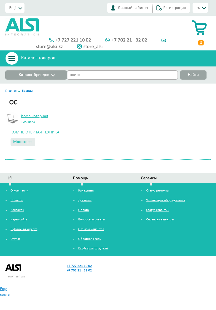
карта (5, 294)
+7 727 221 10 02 (73, 40)
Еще (3, 289)
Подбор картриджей (93, 248)
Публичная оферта (24, 229)
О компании (19, 190)
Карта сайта (19, 219)
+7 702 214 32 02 (129, 40)
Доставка (84, 200)
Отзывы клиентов (91, 229)
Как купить (86, 190)
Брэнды (27, 90)
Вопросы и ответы (91, 219)
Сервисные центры (160, 219)
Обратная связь (89, 239)
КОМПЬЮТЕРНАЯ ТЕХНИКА (35, 132)
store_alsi (93, 46)
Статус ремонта (157, 190)
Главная (11, 90)
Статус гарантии (157, 210)
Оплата (83, 210)
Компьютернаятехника (34, 119)
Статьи (15, 239)
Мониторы (22, 142)
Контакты (17, 210)
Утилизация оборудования (165, 200)
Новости (17, 200)
